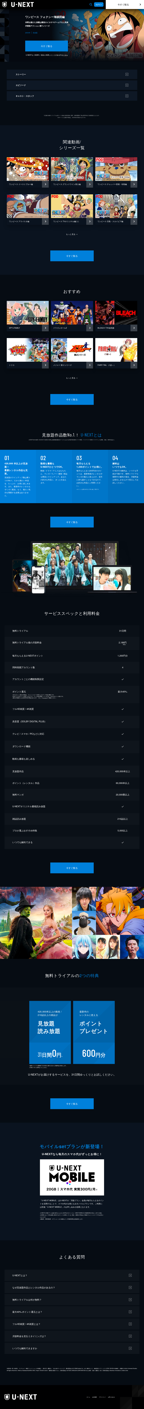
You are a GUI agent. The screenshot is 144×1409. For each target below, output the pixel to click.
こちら (65, 55)
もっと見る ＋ (72, 234)
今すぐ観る (123, 4)
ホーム (88, 1397)
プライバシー (102, 1397)
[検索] (91, 4)
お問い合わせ (111, 1397)
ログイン (99, 4)
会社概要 (94, 1397)
